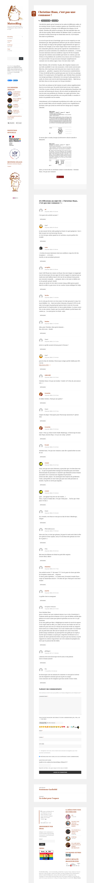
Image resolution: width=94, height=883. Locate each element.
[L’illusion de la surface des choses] (68, 831)
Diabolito (48, 567)
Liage (9, 49)
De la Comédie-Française (17, 99)
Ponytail (74, 837)
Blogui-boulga (45, 20)
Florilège (54, 20)
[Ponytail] (68, 838)
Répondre (43, 219)
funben (47, 321)
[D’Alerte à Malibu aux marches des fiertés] (68, 823)
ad (45, 209)
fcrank (47, 445)
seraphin (47, 267)
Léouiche (47, 393)
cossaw (47, 463)
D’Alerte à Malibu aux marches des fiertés (75, 824)
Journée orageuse (16, 105)
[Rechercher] (21, 58)
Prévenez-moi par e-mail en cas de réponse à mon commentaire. (59, 756)
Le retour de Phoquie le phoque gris (16, 93)
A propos (9, 41)
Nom (41, 730)
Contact (9, 166)
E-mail (41, 737)
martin (47, 591)
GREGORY (48, 375)
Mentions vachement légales (14, 164)
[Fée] (68, 817)
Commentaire (43, 696)
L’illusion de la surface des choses (75, 831)
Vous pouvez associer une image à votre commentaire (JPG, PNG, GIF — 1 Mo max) (59, 718)
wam (46, 247)
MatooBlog (14, 23)
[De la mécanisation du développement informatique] (68, 845)
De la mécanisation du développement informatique (76, 846)
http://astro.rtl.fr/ (44, 365)
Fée (72, 815)
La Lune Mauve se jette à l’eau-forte (14, 117)
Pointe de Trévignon (16, 111)
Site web (41, 744)
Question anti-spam (45, 760)
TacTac (47, 295)
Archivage (9, 45)
